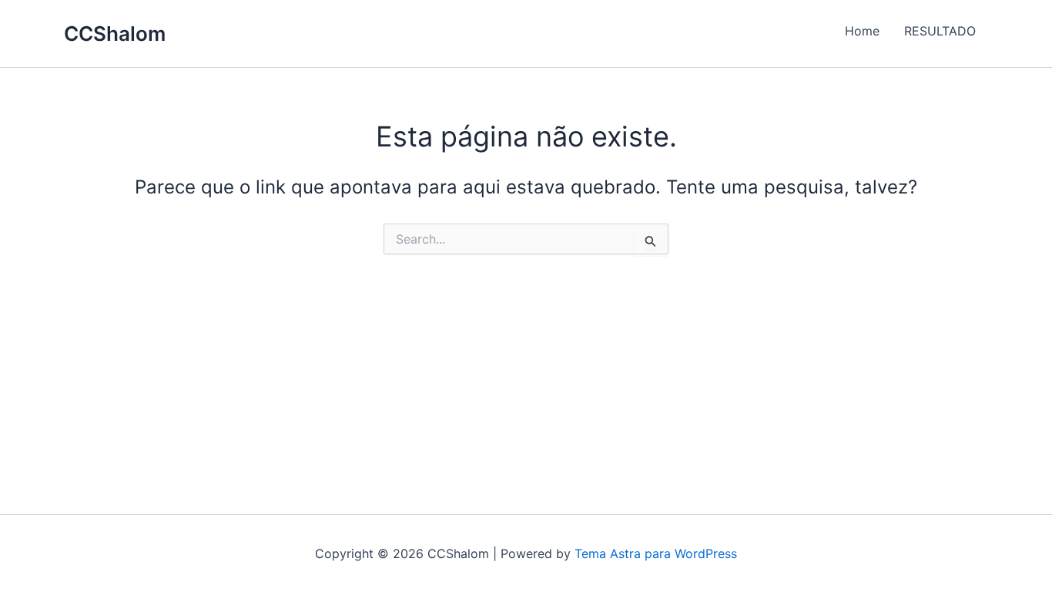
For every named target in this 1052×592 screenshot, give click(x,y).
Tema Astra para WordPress (656, 553)
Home (862, 31)
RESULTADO (940, 31)
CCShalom (115, 33)
